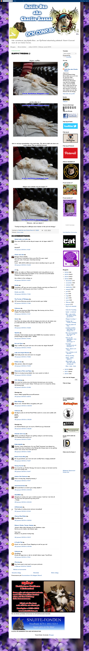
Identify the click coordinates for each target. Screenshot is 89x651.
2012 (67, 369)
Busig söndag (70, 355)
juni (67, 293)
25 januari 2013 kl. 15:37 (23, 460)
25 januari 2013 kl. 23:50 (23, 520)
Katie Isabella (19, 444)
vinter (21, 232)
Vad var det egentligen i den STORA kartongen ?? (71, 339)
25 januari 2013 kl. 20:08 (23, 490)
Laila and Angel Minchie (22, 352)
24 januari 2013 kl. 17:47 (22, 314)
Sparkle (17, 332)
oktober (68, 285)
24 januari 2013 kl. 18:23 (23, 327)
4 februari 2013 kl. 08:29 (23, 566)
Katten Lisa (18, 361)
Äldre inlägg (54, 572)
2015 (67, 274)
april (67, 298)
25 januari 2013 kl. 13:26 (23, 451)
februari (68, 302)
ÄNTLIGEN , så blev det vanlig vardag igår (70, 363)
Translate (68, 57)
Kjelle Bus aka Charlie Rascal (71, 70)
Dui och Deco (19, 343)
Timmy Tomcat (19, 465)
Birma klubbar (22, 47)
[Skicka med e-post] (45, 230)
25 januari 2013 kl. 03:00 (23, 405)
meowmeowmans (20, 485)
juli (67, 291)
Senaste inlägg (16, 572)
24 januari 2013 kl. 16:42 (23, 265)
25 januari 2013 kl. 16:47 (23, 471)
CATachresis (18, 507)
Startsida (36, 572)
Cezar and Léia (19, 254)
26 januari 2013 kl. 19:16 (22, 557)
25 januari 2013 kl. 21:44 (23, 511)
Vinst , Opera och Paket (71, 349)
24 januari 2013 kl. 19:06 (23, 347)
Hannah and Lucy (20, 433)
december (69, 280)
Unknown (17, 308)
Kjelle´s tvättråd (71, 312)
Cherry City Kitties (20, 516)
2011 (66, 371)
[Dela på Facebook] (49, 230)
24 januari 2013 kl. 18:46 (23, 338)
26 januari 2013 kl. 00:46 (23, 546)
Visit (70, 232)
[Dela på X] (47, 230)
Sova (18, 232)
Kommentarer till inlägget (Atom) (32, 575)
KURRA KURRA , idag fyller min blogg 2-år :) (71, 329)
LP (15, 270)
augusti (68, 289)
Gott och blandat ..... (71, 307)
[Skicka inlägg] (42, 230)
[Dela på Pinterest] (50, 230)
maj (67, 295)
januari (68, 304)
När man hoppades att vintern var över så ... (71, 334)
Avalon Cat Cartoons (21, 476)
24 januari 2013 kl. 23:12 (23, 396)
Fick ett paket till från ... (71, 325)
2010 (67, 373)
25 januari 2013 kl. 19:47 (23, 480)
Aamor (17, 319)
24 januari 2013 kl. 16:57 (23, 280)
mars (67, 300)
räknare (65, 101)
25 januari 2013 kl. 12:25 (23, 439)
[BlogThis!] (46, 230)
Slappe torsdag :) (71, 319)
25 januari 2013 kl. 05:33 (23, 419)
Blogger (51, 635)
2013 (67, 278)
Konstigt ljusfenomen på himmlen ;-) (71, 345)
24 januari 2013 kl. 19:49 (23, 366)
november (69, 282)
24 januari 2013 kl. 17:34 (23, 294)
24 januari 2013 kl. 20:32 (23, 375)
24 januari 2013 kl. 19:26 (23, 357)
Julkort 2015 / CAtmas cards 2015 (40, 47)
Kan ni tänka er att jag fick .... (71, 352)
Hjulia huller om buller (21, 239)
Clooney (17, 562)
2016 (67, 272)
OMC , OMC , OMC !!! (70, 358)
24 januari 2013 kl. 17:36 (23, 303)
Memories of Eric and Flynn (23, 371)
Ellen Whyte (18, 401)
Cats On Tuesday (71, 309)
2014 (67, 276)
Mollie (16, 285)
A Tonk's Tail (18, 542)
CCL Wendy (18, 380)
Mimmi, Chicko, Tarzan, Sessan (24, 525)
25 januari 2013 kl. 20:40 (23, 502)
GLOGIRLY (18, 494)
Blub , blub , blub (71, 366)
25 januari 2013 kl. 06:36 (23, 428)
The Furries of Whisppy (22, 299)
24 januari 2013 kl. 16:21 (22, 249)
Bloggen (13, 47)
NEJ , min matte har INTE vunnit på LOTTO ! (71, 315)
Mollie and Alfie (19, 292)
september (69, 287)
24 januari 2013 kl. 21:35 (23, 387)
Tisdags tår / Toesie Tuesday (71, 321)
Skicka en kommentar (19, 569)
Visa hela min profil (69, 93)
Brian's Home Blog (20, 456)
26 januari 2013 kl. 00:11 (23, 537)
